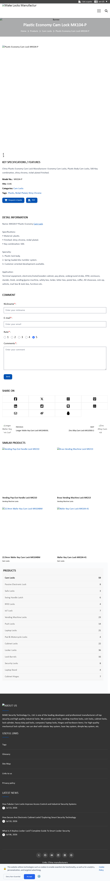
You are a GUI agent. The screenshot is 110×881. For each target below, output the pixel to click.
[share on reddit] (42, 406)
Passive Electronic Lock (15, 584)
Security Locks (11, 663)
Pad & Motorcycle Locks (16, 637)
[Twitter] (39, 855)
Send (8, 377)
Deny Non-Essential (13, 877)
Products (34, 31)
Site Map (6, 764)
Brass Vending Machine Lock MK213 (74, 498)
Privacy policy (8, 783)
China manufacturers (58, 862)
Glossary (6, 754)
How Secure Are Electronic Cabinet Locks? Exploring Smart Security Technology (39, 817)
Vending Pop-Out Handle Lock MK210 (19, 498)
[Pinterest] (71, 855)
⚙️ (39, 876)
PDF (33, 200)
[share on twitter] (42, 399)
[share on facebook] (15, 399)
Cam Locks (47, 31)
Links (44, 862)
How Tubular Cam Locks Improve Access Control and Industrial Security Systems (39, 804)
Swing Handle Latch (14, 597)
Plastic (11, 193)
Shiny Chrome (35, 193)
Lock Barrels (10, 657)
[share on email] (15, 413)
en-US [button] (103, 2)
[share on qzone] (68, 413)
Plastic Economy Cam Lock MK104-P (72, 31)
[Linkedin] (58, 855)
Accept (29, 877)
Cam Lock (38, 224)
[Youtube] (52, 855)
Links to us (7, 773)
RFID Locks (10, 604)
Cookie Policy (101, 868)
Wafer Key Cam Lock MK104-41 (72, 557)
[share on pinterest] (94, 399)
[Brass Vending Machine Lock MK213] (82, 470)
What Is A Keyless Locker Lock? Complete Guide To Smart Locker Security (36, 831)
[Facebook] (45, 855)
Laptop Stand (11, 670)
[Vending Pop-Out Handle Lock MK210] (27, 470)
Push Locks (10, 624)
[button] (99, 11)
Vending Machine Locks (16, 617)
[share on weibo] (42, 413)
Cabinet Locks (11, 644)
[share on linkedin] (15, 406)
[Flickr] (65, 855)
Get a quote (87, 2)
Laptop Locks (11, 630)
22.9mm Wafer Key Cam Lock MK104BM (21, 557)
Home (23, 31)
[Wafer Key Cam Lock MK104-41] (82, 530)
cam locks (56, 719)
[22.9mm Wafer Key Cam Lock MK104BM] (27, 530)
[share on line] (68, 406)
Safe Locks (9, 591)
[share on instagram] (68, 399)
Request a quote (15, 200)
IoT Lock (8, 611)
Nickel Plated (21, 193)
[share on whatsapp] (94, 406)
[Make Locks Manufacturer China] (19, 11)
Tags (4, 745)
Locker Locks (10, 650)
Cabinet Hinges (12, 676)
